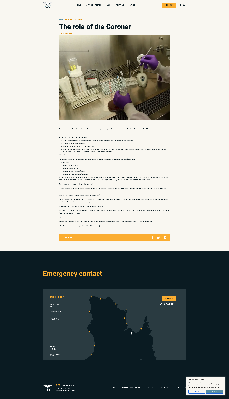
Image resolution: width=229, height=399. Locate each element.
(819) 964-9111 (168, 304)
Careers (109, 5)
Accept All (214, 391)
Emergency (169, 5)
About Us (120, 5)
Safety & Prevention (93, 5)
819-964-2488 (66, 388)
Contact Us (133, 5)
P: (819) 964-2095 (54, 318)
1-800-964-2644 (69, 391)
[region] (205, 386)
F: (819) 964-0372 (54, 319)
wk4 (184, 5)
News (79, 5)
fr (180, 5)
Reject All (197, 391)
